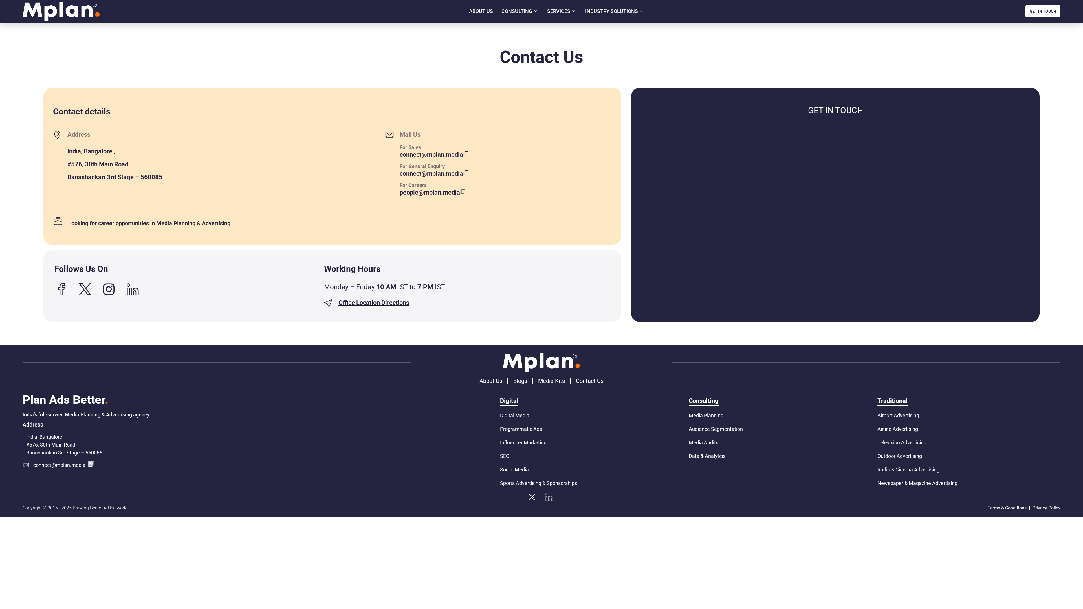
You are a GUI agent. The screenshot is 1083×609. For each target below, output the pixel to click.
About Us (481, 11)
